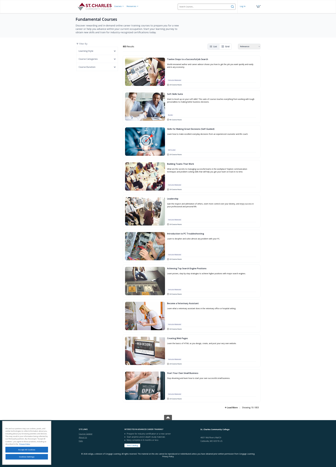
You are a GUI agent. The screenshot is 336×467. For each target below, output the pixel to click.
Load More (232, 407)
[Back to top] (168, 417)
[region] (26, 443)
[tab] (99, 429)
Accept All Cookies (26, 449)
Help (81, 441)
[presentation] (119, 6)
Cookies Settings (27, 457)
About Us (83, 437)
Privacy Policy (168, 456)
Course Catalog (85, 433)
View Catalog (132, 445)
